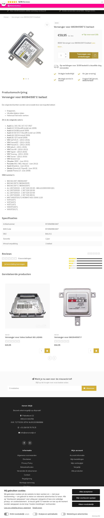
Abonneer (90, 388)
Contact (27, 475)
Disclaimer (27, 459)
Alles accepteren (86, 492)
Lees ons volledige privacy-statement (17, 508)
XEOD (56, 23)
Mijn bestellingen (77, 459)
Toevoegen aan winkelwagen (84, 55)
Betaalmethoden (26, 467)
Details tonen (37, 508)
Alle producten (77, 471)
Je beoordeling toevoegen (14, 264)
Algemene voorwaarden (27, 455)
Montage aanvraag (27, 483)
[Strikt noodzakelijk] (6, 514)
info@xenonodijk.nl (28, 433)
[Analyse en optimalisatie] (35, 514)
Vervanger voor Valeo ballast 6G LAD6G (23, 337)
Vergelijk (77, 467)
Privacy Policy (27, 463)
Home (6, 17)
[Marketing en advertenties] (63, 514)
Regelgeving (27, 479)
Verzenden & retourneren (27, 471)
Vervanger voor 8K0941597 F (68, 337)
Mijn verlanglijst (77, 463)
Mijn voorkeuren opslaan (86, 498)
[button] (23, 78)
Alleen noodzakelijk (86, 504)
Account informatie (77, 455)
